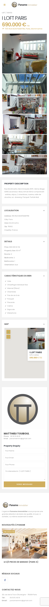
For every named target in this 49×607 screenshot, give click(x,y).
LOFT (3, 13)
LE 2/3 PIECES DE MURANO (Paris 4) (21, 562)
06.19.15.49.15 (15, 597)
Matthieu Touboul (16, 433)
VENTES (9, 13)
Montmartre (36, 28)
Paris (28, 28)
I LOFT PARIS (36, 352)
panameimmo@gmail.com (21, 600)
